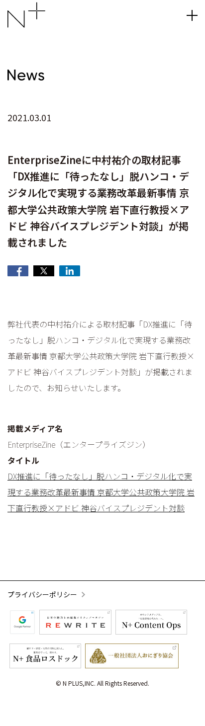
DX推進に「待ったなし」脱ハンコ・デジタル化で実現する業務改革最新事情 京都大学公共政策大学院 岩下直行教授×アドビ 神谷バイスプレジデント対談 (101, 492)
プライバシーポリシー (42, 594)
